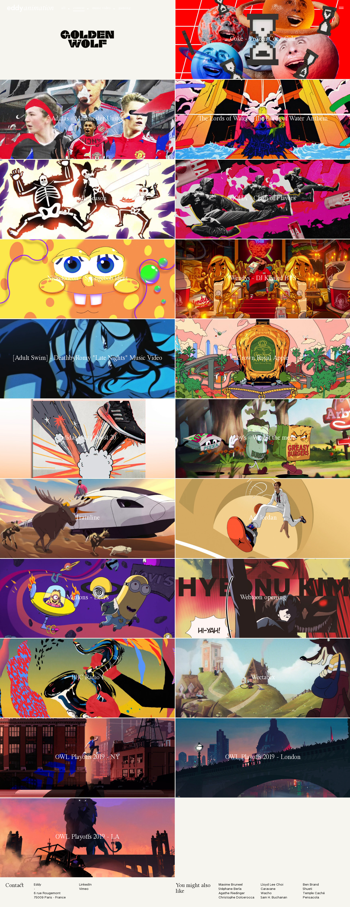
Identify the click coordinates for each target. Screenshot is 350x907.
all (63, 8)
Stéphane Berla (230, 889)
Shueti (307, 889)
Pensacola (311, 897)
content (79, 8)
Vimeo (84, 889)
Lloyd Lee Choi (272, 884)
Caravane (268, 889)
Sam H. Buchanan (274, 897)
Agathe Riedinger (232, 893)
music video (101, 8)
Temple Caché (314, 893)
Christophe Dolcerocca (236, 897)
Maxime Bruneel (231, 884)
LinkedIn (85, 884)
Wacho (266, 893)
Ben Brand (311, 884)
